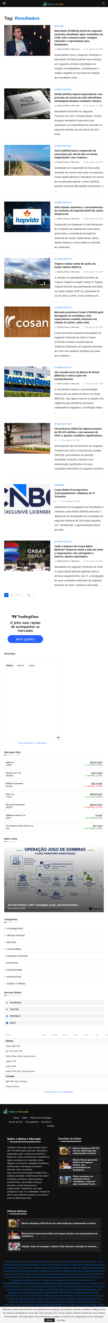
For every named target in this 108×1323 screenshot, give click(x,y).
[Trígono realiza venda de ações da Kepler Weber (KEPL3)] (27, 273)
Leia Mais (61, 1320)
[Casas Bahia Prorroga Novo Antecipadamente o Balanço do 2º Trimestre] (27, 499)
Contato (50, 1126)
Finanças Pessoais (17, 956)
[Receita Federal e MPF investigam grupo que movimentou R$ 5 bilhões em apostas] (54, 879)
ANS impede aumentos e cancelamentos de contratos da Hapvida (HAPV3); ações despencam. (78, 211)
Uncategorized (14, 928)
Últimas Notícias (15, 935)
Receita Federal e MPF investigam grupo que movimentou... (43, 905)
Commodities (13, 949)
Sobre (24, 1118)
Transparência (32, 1122)
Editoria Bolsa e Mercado (68, 49)
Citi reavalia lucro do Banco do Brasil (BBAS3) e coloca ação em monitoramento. (76, 376)
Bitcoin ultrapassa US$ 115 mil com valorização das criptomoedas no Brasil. (86, 1150)
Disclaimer (46, 1122)
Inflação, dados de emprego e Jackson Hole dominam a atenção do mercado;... (60, 1246)
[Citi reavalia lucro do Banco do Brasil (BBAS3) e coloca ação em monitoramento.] (27, 381)
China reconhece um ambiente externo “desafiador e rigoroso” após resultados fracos (84, 1180)
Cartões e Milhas (15, 983)
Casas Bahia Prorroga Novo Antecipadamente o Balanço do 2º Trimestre (74, 493)
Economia (12, 962)
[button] (7, 879)
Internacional (13, 976)
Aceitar (49, 1320)
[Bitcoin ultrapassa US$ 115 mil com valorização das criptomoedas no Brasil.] (65, 1151)
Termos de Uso (16, 1122)
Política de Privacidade (40, 1118)
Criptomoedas (14, 969)
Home (16, 1118)
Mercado (11, 942)
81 (29, 595)
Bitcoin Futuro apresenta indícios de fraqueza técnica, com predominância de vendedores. (85, 1165)
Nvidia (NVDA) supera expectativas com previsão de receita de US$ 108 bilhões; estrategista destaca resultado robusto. (78, 97)
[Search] (103, 3)
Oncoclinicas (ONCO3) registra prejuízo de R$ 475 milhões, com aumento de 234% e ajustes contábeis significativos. (78, 432)
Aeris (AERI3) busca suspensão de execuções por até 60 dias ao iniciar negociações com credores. (76, 154)
